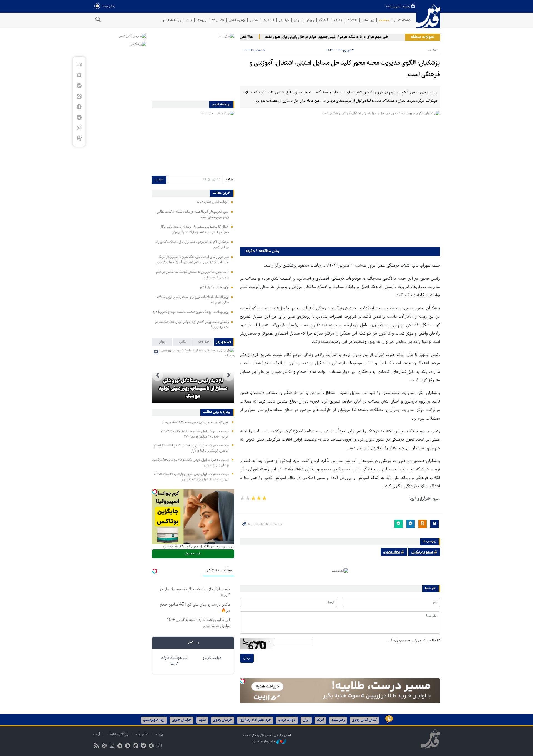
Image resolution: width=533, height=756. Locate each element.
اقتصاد (352, 20)
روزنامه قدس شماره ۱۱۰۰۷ (212, 202)
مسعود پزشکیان (422, 552)
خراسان (284, 20)
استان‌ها (268, 20)
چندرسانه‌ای (237, 20)
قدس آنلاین (428, 16)
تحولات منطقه (422, 37)
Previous (228, 375)
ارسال (246, 658)
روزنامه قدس (171, 20)
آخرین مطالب (221, 193)
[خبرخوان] (96, 746)
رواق (297, 20)
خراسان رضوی (222, 720)
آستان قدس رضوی (364, 720)
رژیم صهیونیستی (154, 720)
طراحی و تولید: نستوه (264, 741)
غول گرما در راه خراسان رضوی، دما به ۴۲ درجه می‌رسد (196, 422)
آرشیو (96, 734)
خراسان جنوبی (181, 720)
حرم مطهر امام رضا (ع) (255, 720)
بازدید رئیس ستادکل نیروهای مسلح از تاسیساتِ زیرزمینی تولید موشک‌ (193, 388)
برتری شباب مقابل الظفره (214, 287)
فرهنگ (324, 20)
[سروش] (79, 106)
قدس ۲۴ (218, 20)
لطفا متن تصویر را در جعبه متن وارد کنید (413, 640)
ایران (306, 720)
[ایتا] (79, 96)
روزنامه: (229, 179)
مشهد (202, 720)
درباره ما (159, 734)
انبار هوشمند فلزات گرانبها (174, 661)
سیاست (384, 20)
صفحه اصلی (402, 20)
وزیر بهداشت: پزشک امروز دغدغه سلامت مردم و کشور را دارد (191, 312)
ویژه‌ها (202, 20)
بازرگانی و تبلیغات (117, 734)
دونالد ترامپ (287, 720)
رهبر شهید (338, 720)
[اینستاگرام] (79, 127)
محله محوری (391, 552)
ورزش (309, 20)
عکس (254, 20)
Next (157, 375)
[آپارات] (79, 138)
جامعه (338, 20)
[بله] (79, 85)
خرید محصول (193, 553)
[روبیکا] (79, 64)
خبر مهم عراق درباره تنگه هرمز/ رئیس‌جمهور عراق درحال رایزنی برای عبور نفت (339, 37)
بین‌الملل (368, 20)
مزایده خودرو (212, 658)
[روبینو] (79, 75)
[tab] (224, 342)
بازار (189, 20)
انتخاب (159, 179)
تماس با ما (141, 734)
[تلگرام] (79, 117)
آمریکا (320, 720)
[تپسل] (242, 681)
